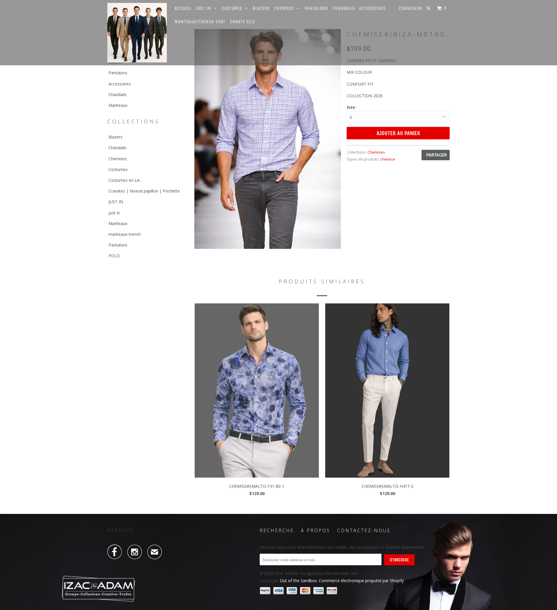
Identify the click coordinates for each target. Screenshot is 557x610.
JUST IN (115, 201)
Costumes (233, 8)
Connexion (410, 8)
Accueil (183, 8)
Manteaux (117, 105)
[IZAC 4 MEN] (137, 32)
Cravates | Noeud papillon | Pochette (144, 191)
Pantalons (316, 8)
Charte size (242, 21)
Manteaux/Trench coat (200, 21)
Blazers (261, 8)
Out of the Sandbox (298, 580)
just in (114, 212)
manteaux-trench (124, 234)
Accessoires (372, 8)
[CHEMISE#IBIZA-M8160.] (267, 139)
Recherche (277, 530)
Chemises (285, 8)
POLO (114, 255)
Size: (351, 107)
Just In (205, 8)
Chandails (343, 8)
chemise (387, 159)
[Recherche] (429, 8)
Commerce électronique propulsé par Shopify (361, 580)
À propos (315, 530)
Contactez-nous (363, 530)
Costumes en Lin (124, 180)
